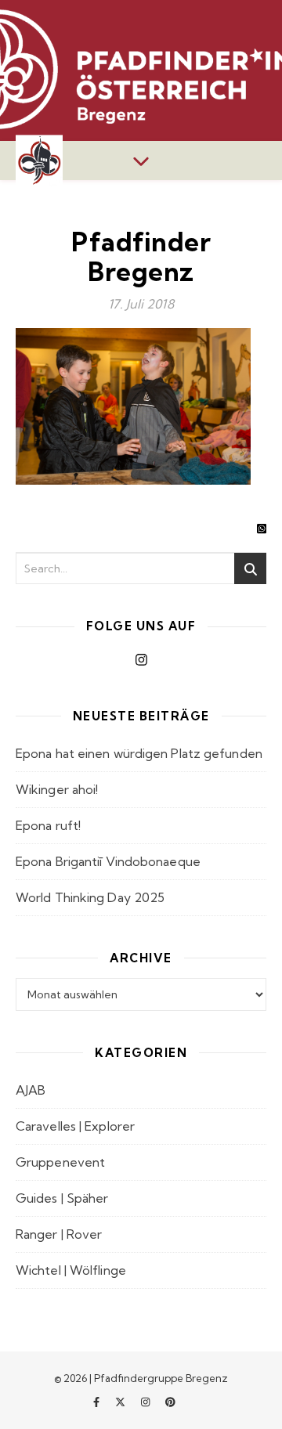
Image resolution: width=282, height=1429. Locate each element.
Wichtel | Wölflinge (71, 1270)
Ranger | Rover (59, 1234)
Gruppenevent (60, 1162)
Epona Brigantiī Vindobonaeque (108, 861)
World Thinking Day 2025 (90, 897)
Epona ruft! (48, 825)
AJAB (30, 1090)
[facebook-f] (97, 1401)
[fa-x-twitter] (121, 1401)
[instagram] (146, 1401)
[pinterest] (170, 1401)
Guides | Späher (62, 1198)
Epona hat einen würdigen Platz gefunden (139, 753)
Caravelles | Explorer (75, 1126)
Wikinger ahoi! (57, 789)
